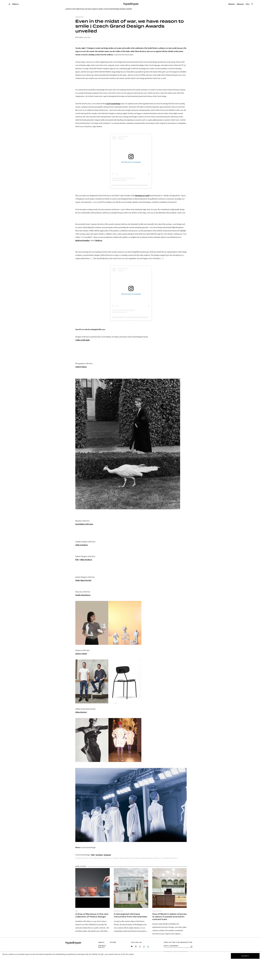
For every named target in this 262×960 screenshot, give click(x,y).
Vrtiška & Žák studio (82, 340)
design (86, 858)
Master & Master (81, 654)
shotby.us (174, 858)
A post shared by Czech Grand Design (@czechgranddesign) (132, 185)
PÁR (76, 560)
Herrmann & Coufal (142, 196)
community (79, 17)
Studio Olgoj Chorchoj (83, 580)
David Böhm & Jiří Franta (84, 524)
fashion (116, 858)
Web (92, 855)
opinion (106, 858)
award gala (157, 858)
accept (245, 956)
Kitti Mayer (79, 37)
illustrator (166, 858)
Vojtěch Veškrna (81, 367)
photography (135, 858)
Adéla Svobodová (81, 545)
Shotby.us (98, 240)
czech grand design (96, 858)
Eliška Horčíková (86, 560)
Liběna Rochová (81, 712)
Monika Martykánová (82, 595)
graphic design (125, 858)
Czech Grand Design (113, 104)
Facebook (99, 855)
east (111, 858)
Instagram (107, 855)
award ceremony (146, 858)
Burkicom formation (82, 240)
